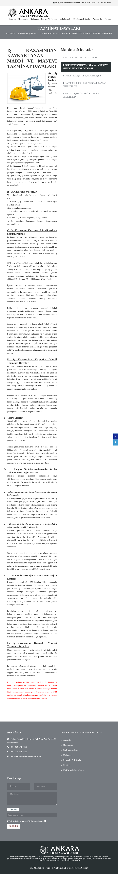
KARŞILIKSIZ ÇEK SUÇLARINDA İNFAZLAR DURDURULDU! (84, 84)
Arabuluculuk (65, 19)
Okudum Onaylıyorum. (25, 821)
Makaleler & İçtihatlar (81, 19)
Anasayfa (12, 19)
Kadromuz (35, 19)
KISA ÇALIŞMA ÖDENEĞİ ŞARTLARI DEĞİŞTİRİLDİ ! (81, 95)
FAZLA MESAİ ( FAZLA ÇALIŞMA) (80, 58)
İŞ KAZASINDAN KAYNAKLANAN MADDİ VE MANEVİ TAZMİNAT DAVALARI (75, 33)
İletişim (108, 19)
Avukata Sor (97, 19)
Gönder (13, 826)
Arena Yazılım (81, 868)
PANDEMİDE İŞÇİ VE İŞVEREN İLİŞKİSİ (83, 76)
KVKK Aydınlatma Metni (73, 770)
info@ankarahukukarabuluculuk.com (26, 756)
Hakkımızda (23, 19)
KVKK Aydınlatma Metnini (17, 821)
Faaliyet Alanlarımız (49, 19)
